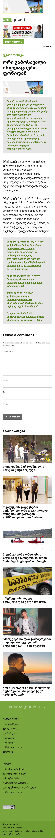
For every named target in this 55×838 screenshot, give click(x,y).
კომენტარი (9, 738)
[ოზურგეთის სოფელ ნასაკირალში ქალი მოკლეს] (27, 581)
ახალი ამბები (10, 724)
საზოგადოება (10, 728)
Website (6, 404)
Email (5, 392)
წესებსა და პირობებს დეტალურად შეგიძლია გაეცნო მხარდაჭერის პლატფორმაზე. (25, 316)
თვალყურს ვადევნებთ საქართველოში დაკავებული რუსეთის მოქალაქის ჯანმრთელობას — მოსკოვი (25, 512)
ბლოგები (8, 751)
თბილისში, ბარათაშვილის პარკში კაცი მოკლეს (23, 468)
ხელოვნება (9, 742)
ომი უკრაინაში (11, 778)
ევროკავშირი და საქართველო (19, 787)
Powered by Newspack (12, 827)
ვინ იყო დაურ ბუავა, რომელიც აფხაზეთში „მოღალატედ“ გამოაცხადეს (26, 691)
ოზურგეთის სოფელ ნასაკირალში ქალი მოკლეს (25, 600)
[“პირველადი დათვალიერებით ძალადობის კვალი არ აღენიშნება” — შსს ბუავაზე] (27, 622)
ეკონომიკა (13, 54)
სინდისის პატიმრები (14, 769)
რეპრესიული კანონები (15, 783)
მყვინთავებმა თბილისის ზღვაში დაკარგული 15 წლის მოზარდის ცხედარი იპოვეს (25, 557)
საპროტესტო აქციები (14, 773)
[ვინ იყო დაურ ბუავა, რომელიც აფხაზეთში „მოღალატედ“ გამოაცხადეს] (27, 668)
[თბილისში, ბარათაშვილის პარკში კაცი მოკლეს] (27, 449)
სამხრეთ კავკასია (12, 747)
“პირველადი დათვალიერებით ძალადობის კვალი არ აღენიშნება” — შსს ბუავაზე (27, 642)
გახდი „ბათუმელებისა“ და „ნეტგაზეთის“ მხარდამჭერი (24, 299)
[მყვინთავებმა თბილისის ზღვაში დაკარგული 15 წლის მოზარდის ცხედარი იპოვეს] (27, 537)
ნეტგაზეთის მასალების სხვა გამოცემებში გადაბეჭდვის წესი (23, 832)
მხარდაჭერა (13, 41)
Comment (8, 351)
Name (5, 380)
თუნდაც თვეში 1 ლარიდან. (23, 306)
